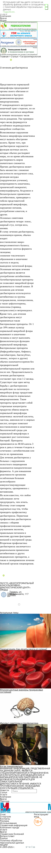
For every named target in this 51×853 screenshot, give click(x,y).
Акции (3, 20)
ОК (46, 7)
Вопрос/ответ (7, 836)
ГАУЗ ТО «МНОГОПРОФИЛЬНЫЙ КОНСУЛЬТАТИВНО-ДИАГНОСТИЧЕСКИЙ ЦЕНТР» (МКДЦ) (17, 586)
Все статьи (8, 568)
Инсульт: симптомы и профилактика (19, 723)
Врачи (3, 18)
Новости (4, 790)
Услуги (3, 794)
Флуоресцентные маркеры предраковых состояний (21, 691)
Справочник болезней (12, 833)
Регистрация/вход (41, 815)
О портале (5, 816)
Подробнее (9, 609)
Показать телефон (19, 598)
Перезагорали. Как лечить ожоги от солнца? (23, 649)
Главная (4, 56)
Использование (8, 823)
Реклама (4, 820)
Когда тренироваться (11, 766)
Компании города (9, 827)
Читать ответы (44, 79)
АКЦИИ (4, 844)
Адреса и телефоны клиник (27, 60)
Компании (5, 16)
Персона (4, 801)
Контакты (5, 818)
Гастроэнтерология (30, 56)
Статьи (14, 56)
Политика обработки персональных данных (12, 841)
